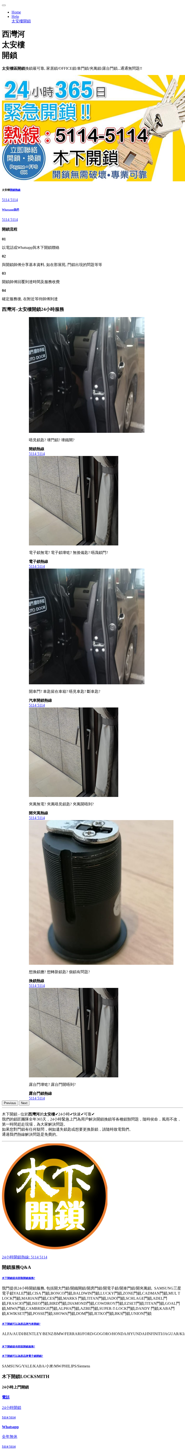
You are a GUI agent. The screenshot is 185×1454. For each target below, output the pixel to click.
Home (16, 12)
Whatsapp (10, 1427)
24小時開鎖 (11, 1408)
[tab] (92, 1278)
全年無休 (9, 1436)
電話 (6, 1397)
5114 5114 (10, 200)
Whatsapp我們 (10, 209)
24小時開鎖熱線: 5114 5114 (24, 1257)
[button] (92, 1278)
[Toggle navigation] (4, 5)
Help (15, 16)
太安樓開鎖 (21, 21)
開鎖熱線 (15, 189)
